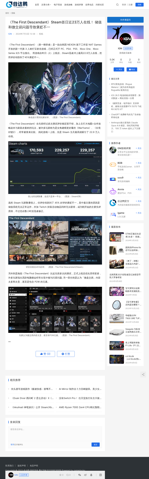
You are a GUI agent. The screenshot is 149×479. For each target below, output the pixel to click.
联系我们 (9, 465)
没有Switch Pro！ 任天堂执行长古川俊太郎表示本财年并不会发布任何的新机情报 (80, 398)
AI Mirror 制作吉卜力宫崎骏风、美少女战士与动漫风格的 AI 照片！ (80, 388)
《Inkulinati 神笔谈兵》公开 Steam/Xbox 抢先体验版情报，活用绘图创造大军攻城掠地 (32, 407)
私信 (133, 69)
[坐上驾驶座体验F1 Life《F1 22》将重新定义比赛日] (116, 345)
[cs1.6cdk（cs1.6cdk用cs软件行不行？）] (116, 359)
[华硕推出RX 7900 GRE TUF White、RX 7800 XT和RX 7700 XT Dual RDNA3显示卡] (116, 318)
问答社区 (100, 4)
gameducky (79, 470)
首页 (37, 4)
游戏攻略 (68, 4)
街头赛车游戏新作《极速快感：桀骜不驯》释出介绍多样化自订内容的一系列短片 (32, 388)
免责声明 (34, 465)
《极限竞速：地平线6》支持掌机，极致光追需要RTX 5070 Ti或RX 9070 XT (126, 106)
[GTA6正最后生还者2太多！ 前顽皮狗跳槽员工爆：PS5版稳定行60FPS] (116, 236)
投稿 (139, 4)
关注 (120, 69)
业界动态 (89, 4)
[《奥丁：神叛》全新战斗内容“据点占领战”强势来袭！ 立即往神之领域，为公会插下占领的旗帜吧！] (116, 264)
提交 (95, 444)
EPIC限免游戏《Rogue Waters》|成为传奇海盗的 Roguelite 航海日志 (123, 87)
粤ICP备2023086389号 (50, 470)
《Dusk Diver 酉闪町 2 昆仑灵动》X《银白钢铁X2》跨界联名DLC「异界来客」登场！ (32, 398)
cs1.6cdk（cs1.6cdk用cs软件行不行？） (132, 359)
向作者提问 (125, 19)
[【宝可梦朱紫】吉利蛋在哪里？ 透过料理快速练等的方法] (116, 305)
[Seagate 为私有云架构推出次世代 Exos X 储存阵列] (116, 332)
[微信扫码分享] (79, 475)
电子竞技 (58, 4)
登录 (124, 4)
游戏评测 (79, 4)
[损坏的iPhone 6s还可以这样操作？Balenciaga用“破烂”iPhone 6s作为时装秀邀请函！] (116, 250)
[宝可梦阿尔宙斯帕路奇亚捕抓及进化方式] (116, 291)
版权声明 (22, 465)
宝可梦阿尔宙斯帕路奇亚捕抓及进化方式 (132, 291)
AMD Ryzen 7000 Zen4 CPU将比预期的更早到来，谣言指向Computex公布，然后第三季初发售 (80, 407)
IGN (10, 34)
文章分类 (45, 4)
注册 (130, 4)
